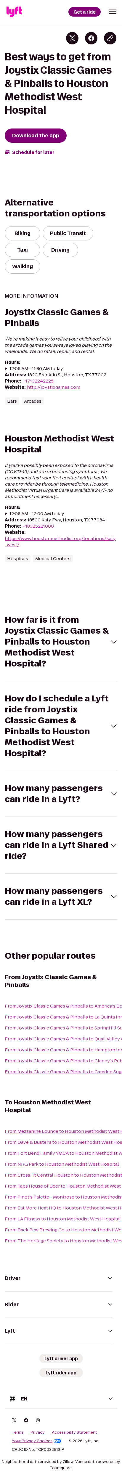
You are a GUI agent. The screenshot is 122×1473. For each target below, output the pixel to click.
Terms (17, 1432)
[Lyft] (14, 11)
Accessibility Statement (74, 1432)
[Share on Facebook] (91, 38)
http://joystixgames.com (53, 387)
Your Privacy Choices (32, 1441)
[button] (112, 11)
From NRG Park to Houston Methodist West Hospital (62, 1164)
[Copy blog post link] (110, 38)
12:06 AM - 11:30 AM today (36, 368)
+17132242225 (38, 381)
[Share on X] (72, 38)
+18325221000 (38, 526)
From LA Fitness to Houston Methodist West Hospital (63, 1219)
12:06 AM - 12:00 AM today (36, 513)
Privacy (37, 1432)
